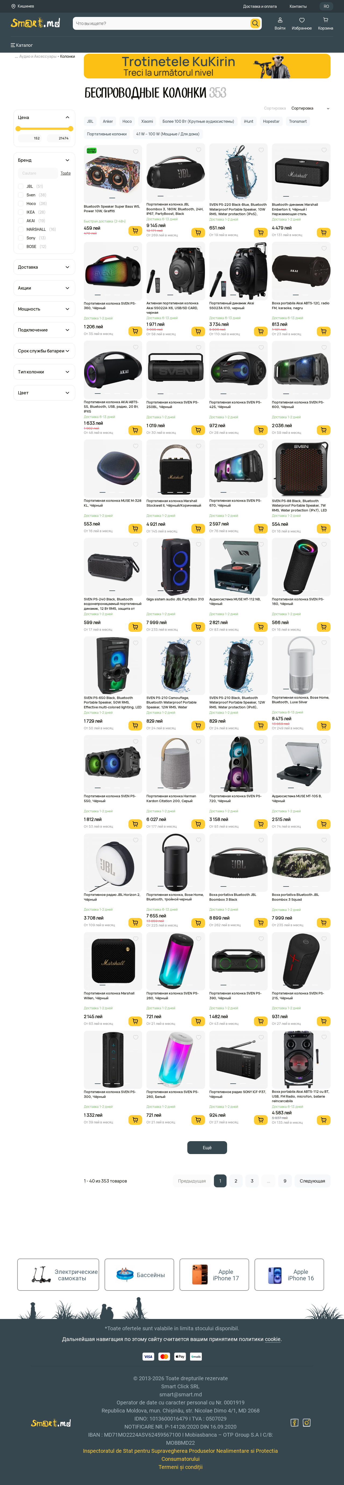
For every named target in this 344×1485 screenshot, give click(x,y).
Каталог (24, 45)
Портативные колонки (107, 133)
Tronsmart (298, 121)
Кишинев (26, 6)
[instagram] (307, 1423)
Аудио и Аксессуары (37, 56)
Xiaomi (147, 121)
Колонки (67, 56)
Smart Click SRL (41, 1482)
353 (217, 93)
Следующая (312, 1181)
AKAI (36, 220)
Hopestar (271, 121)
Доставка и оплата (260, 6)
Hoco (37, 203)
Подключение (33, 330)
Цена (23, 117)
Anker (108, 121)
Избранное (302, 28)
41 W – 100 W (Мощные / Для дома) (168, 133)
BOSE (36, 246)
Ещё (207, 1148)
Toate (66, 173)
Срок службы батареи (41, 351)
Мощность (29, 309)
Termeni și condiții (181, 1467)
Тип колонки (31, 372)
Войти (280, 28)
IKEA (36, 212)
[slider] (18, 128)
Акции (24, 288)
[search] (255, 23)
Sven (36, 194)
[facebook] (295, 1423)
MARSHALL (41, 229)
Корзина (325, 28)
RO (326, 6)
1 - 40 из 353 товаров (105, 1181)
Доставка (28, 267)
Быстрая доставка (91, 150)
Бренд (24, 160)
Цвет (23, 393)
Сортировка (275, 108)
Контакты (298, 6)
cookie (273, 1339)
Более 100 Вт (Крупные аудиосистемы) (198, 121)
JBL (35, 186)
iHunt (248, 121)
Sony (36, 237)
